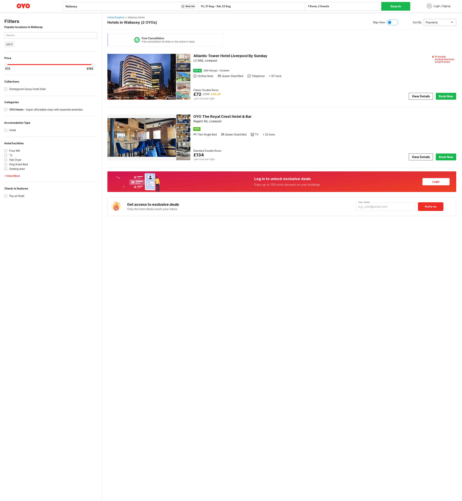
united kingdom (116, 17)
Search (396, 6)
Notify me (431, 206)
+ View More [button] (12, 175)
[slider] (6, 64)
